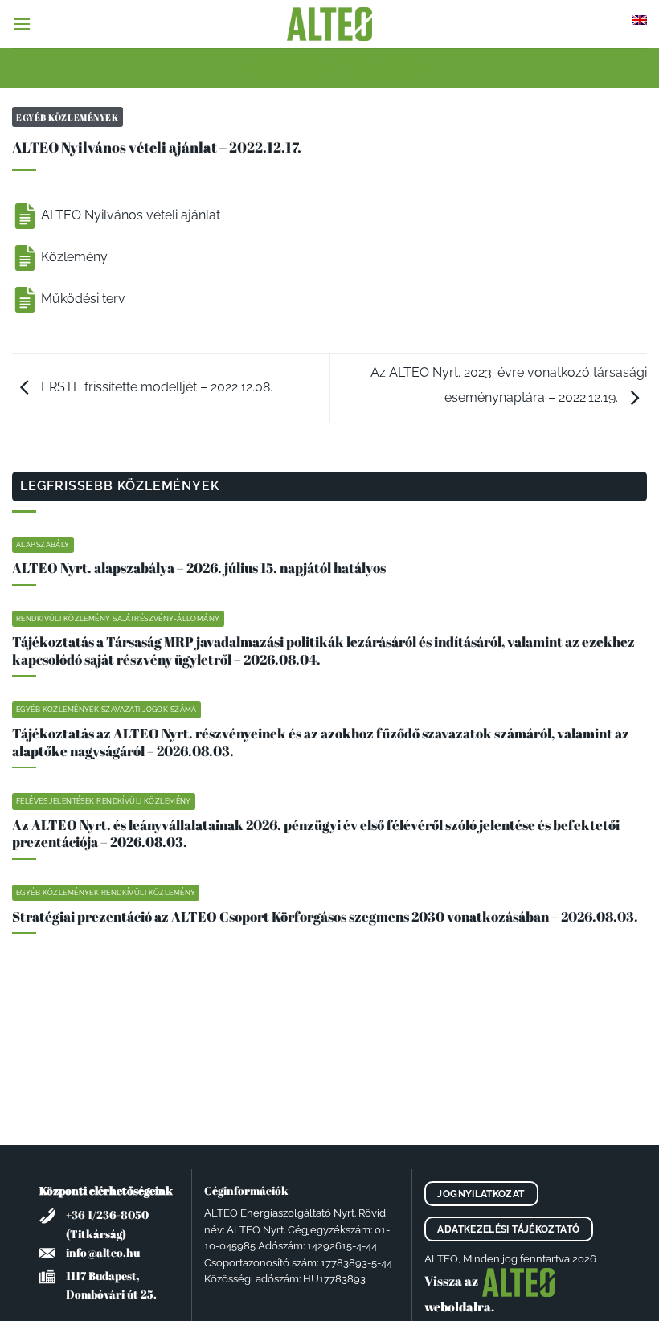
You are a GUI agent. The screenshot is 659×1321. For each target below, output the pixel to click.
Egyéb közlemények (67, 117)
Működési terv (81, 298)
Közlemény (73, 256)
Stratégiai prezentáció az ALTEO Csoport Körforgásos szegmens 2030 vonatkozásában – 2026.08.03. (325, 917)
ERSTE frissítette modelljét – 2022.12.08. (155, 387)
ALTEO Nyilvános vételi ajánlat (129, 215)
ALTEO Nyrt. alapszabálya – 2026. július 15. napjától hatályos (199, 568)
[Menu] (21, 23)
